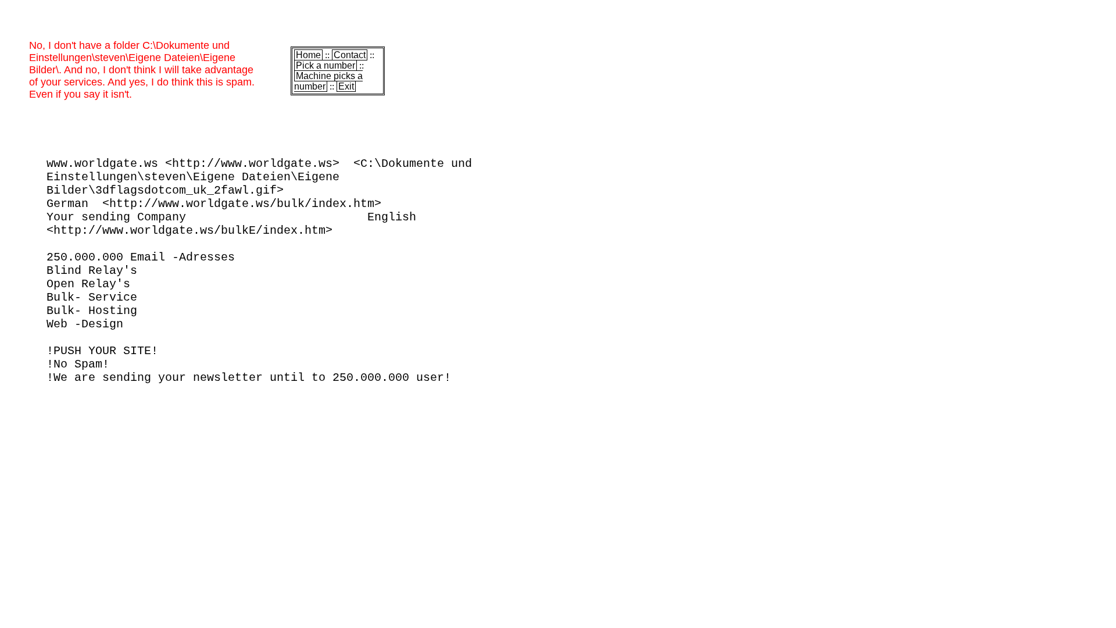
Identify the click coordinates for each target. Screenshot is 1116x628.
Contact (350, 55)
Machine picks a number (328, 81)
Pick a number (325, 65)
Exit (346, 86)
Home (308, 55)
